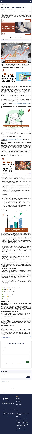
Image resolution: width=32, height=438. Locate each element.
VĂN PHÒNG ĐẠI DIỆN (18, 412)
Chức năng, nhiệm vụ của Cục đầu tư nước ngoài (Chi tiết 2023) (13, 139)
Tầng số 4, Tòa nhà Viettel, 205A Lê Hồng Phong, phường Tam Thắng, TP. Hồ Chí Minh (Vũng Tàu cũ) (22, 425)
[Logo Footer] (6, 399)
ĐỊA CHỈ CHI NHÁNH (4, 412)
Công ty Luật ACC (6, 9)
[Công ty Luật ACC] (2, 1)
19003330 (18, 398)
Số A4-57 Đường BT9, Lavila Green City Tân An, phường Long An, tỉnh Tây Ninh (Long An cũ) (22, 423)
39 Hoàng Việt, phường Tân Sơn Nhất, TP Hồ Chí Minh (8, 403)
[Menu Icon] (28, 2)
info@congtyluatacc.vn (19, 404)
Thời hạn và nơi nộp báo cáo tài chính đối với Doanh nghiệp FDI (21, 103)
